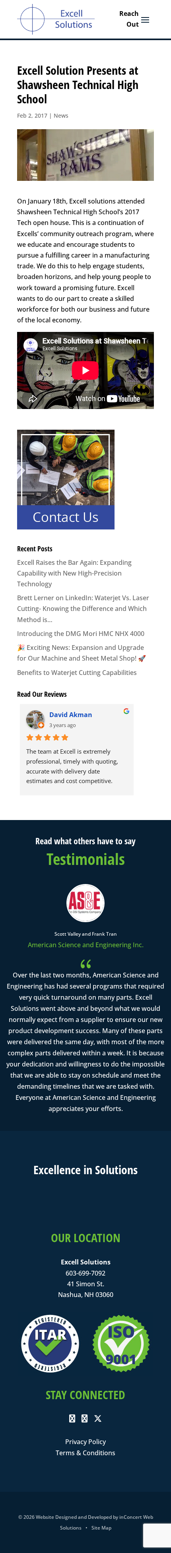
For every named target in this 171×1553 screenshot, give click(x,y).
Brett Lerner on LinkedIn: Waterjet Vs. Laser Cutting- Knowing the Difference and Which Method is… (83, 608)
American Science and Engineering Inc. (86, 944)
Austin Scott (73, 714)
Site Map (101, 1527)
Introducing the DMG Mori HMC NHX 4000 (80, 633)
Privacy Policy (85, 1441)
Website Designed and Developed (74, 1517)
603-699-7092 (85, 1273)
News (61, 115)
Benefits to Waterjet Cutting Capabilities (77, 672)
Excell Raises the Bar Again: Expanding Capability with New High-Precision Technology (74, 573)
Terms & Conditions (85, 1452)
